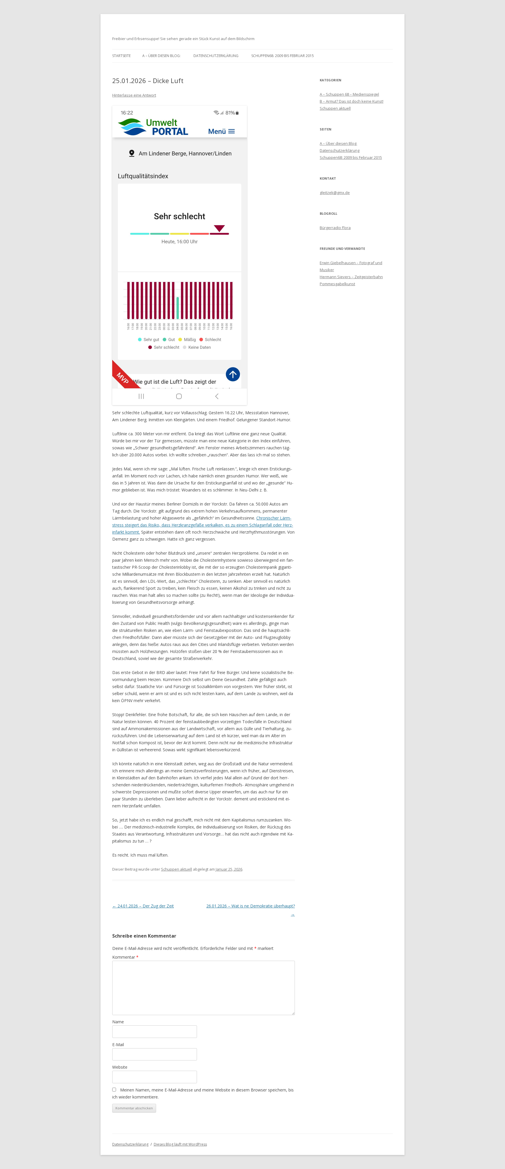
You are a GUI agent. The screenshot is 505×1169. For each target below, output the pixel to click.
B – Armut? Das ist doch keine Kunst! (351, 101)
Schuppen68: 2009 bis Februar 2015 (282, 55)
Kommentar (125, 957)
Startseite (121, 55)
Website (119, 1067)
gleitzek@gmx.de (335, 192)
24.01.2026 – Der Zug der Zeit (143, 906)
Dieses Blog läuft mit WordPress (180, 1144)
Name (118, 1021)
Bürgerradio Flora (335, 227)
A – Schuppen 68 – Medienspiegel (349, 94)
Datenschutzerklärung (215, 55)
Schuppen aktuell (176, 869)
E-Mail (118, 1044)
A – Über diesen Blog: (161, 55)
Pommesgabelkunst (337, 283)
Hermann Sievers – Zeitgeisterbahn (351, 276)
